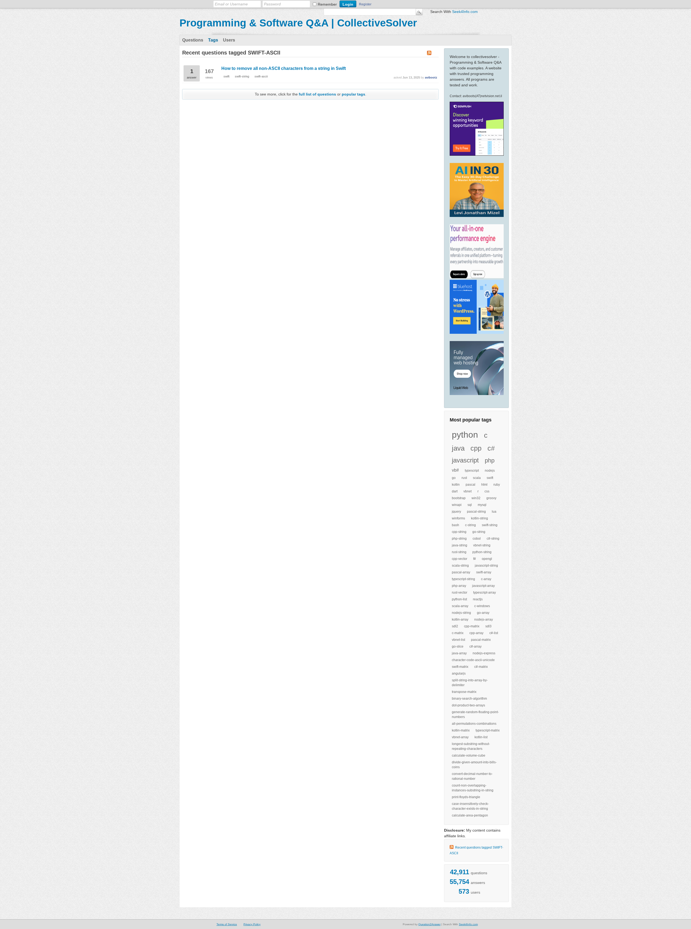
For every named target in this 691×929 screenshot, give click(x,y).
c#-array (475, 646)
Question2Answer (429, 924)
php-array (459, 586)
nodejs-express (484, 653)
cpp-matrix (471, 626)
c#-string (493, 538)
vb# (455, 470)
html (484, 484)
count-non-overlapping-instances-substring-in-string (472, 788)
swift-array (483, 572)
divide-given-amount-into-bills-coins (474, 764)
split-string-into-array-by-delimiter (470, 682)
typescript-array (484, 592)
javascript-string (486, 565)
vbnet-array (460, 737)
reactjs (478, 599)
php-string (459, 538)
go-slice (457, 646)
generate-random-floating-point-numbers (475, 714)
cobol (477, 538)
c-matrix (457, 633)
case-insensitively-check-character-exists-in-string (470, 806)
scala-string (460, 565)
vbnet (467, 491)
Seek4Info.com (465, 11)
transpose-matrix (464, 692)
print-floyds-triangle (466, 797)
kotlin (456, 484)
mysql (482, 505)
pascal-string (476, 511)
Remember (327, 4)
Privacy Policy (251, 924)
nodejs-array (483, 619)
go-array (483, 613)
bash (455, 525)
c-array (486, 579)
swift (490, 478)
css (487, 491)
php (489, 460)
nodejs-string (461, 613)
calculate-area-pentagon (470, 815)
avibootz (431, 77)
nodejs (490, 470)
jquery (456, 511)
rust (464, 478)
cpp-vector (459, 559)
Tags (213, 40)
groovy (491, 498)
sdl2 (455, 626)
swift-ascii (261, 76)
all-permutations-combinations (474, 724)
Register (365, 4)
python (465, 435)
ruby (496, 484)
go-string (478, 532)
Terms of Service (226, 924)
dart (455, 491)
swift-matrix (460, 667)
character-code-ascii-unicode (473, 660)
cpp (476, 448)
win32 (476, 498)
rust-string (459, 552)
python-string (482, 552)
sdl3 (488, 626)
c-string (470, 525)
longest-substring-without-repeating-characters (471, 746)
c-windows (482, 606)
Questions (192, 40)
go (454, 478)
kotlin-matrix (461, 730)
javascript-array (483, 586)
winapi (457, 505)
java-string (459, 545)
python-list (459, 599)
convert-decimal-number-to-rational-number (472, 776)
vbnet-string (481, 545)
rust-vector (459, 592)
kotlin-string (479, 518)
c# (491, 448)
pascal (470, 484)
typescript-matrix (488, 730)
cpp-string (459, 532)
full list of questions (317, 94)
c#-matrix (481, 667)
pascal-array (461, 572)
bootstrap (459, 498)
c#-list (493, 633)
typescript (472, 470)
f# (474, 559)
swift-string (489, 525)
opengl (487, 559)
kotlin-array (460, 619)
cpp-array (476, 633)
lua (494, 511)
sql (470, 505)
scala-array (460, 606)
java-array (459, 653)
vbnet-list (458, 640)
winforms (458, 518)
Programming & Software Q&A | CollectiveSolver (298, 23)
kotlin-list (481, 737)
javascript (465, 460)
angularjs (459, 673)
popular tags (353, 94)
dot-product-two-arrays (468, 705)
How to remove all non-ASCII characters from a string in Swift (283, 68)
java (458, 448)
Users (229, 40)
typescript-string (463, 579)
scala (477, 478)
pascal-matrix (481, 640)
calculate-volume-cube (468, 755)
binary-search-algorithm (469, 698)
